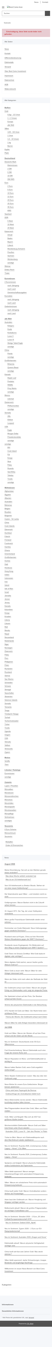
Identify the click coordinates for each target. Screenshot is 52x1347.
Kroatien (8, 616)
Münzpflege (9, 814)
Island (7, 585)
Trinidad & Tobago (12, 714)
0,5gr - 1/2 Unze (13, 115)
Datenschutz (10, 80)
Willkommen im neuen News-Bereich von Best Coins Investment (26, 1290)
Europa (10, 121)
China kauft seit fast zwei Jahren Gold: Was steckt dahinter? (25, 1273)
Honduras (9, 568)
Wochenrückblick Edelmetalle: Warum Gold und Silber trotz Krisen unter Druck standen (24, 1139)
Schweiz (8, 686)
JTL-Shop (30, 1344)
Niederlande (10, 641)
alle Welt (11, 125)
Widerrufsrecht (11, 89)
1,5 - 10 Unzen (13, 139)
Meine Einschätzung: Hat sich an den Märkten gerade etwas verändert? (23, 871)
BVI (8, 447)
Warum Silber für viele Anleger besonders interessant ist (22, 1034)
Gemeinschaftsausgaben (17, 292)
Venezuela (9, 749)
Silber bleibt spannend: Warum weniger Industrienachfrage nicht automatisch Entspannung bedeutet (26, 1191)
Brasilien (8, 512)
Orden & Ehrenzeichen (15, 845)
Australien (9, 322)
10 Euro (10, 193)
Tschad (7, 717)
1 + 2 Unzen (12, 118)
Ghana (7, 550)
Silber (7, 128)
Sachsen (10, 256)
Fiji (8, 454)
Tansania (8, 707)
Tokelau (10, 475)
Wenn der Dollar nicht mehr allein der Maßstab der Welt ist (25, 980)
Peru (6, 658)
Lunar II (10, 336)
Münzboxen (9, 793)
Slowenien (9, 696)
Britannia (11, 364)
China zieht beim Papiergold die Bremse (22, 1103)
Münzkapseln (10, 807)
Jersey (7, 602)
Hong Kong (9, 571)
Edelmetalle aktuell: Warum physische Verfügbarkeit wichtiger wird (26, 1264)
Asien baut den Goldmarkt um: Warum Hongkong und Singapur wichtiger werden (25, 1218)
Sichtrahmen (10, 817)
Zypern (7, 752)
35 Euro (10, 207)
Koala (9, 329)
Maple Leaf (11, 378)
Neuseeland (9, 637)
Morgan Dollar (13, 433)
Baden (10, 238)
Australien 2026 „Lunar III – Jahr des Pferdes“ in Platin (24, 1147)
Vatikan (8, 745)
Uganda (8, 731)
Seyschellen (9, 693)
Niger (7, 644)
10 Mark (10, 224)
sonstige (10, 263)
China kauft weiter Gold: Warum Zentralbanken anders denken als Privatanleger (24, 1210)
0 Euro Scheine (11, 829)
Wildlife (10, 385)
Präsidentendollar (14, 437)
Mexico (7, 395)
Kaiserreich (9, 231)
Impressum (9, 76)
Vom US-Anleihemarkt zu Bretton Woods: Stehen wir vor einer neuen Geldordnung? (26, 886)
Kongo (10, 458)
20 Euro (10, 200)
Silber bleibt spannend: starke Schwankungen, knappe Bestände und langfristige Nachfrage (23, 1281)
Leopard (10, 423)
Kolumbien (9, 609)
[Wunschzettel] (43, 7)
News (36, 2)
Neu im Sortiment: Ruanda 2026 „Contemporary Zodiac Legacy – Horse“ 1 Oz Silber (24, 1164)
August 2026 (10, 864)
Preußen (10, 252)
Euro (6, 183)
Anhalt (10, 235)
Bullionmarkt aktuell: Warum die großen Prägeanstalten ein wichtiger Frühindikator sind (24, 1227)
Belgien (8, 508)
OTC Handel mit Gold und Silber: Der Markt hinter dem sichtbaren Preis (25, 1017)
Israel (7, 592)
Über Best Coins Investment (16, 71)
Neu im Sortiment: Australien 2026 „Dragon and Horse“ (24, 1256)
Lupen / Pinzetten (12, 786)
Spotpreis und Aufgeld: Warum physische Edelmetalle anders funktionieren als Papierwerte (25, 1181)
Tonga (7, 710)
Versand (8, 67)
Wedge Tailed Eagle (15, 343)
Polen (7, 665)
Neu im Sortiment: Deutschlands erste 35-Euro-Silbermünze (24, 1055)
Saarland (8, 214)
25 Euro (10, 203)
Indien (7, 575)
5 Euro (10, 190)
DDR (6, 217)
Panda (10, 353)
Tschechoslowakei (12, 721)
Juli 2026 (8, 1040)
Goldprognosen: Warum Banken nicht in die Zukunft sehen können (26, 903)
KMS (9, 210)
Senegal (8, 689)
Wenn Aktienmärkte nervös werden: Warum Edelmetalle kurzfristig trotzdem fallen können (23, 1113)
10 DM (10, 176)
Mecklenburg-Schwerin (16, 249)
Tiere (7, 764)
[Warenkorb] (47, 7)
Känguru (11, 326)
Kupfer (7, 149)
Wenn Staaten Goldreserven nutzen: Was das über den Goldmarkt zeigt (25, 1089)
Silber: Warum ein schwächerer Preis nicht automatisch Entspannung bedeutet (22, 1201)
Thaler (7, 273)
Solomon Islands (11, 700)
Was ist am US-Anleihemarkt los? (19, 879)
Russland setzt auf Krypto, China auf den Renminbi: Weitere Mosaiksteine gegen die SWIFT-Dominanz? (26, 938)
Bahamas (8, 505)
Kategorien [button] (6, 1305)
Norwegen (9, 648)
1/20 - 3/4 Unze (13, 132)
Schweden (9, 682)
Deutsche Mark (11, 162)
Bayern (10, 242)
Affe (9, 416)
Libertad (10, 399)
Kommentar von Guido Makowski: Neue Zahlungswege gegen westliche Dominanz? (22, 929)
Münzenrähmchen (12, 796)
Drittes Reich (10, 270)
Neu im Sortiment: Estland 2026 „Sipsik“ (22, 1240)
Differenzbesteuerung (13, 58)
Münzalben (9, 789)
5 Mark (10, 221)
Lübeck (10, 245)
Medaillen (10, 842)
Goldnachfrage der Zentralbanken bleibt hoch (24, 1106)
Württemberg (12, 259)
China (7, 350)
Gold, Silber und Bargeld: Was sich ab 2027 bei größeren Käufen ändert (23, 1130)
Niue (9, 461)
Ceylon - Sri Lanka (12, 519)
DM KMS (10, 179)
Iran (6, 582)
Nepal (7, 634)
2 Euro (10, 186)
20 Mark (10, 228)
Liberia (7, 620)
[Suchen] (47, 13)
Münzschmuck (10, 833)
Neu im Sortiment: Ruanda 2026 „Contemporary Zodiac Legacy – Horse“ (24, 1173)
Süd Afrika (11, 472)
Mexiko (7, 630)
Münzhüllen (9, 803)
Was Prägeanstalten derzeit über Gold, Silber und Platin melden (25, 1122)
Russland (8, 672)
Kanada (8, 374)
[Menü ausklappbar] (3, 6)
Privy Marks (12, 388)
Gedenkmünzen (11, 306)
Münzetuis (9, 800)
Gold (6, 111)
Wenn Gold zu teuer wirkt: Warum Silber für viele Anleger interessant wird (25, 972)
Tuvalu (10, 479)
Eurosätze (9, 296)
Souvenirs (9, 836)
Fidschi (7, 536)
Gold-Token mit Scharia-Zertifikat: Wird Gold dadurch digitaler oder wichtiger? (22, 955)
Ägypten (8, 495)
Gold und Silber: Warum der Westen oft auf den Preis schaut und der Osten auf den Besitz (24, 1047)
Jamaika (8, 595)
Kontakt (45, 2)
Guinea (7, 561)
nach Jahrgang (13, 285)
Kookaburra (12, 333)
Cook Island (12, 451)
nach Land (11, 289)
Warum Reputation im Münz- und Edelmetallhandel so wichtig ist (26, 1072)
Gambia (8, 547)
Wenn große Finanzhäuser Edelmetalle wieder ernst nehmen (26, 920)
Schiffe (7, 761)
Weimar (8, 266)
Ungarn (8, 735)
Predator (11, 381)
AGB (6, 84)
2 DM (9, 169)
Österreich (9, 651)
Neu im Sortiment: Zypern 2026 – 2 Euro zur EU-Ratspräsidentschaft (24, 1247)
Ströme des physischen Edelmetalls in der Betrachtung (22, 1008)
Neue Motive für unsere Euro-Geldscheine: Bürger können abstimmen (25, 1098)
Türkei (7, 724)
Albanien (8, 498)
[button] (38, 7)
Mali (6, 627)
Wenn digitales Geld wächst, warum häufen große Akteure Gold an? (25, 963)
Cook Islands (10, 526)
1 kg (9, 142)
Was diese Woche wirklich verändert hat (22, 876)
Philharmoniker (13, 406)
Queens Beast (13, 367)
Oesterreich (9, 402)
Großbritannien (11, 360)
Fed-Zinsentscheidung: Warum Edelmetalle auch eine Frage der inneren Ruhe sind (24, 1064)
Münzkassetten (11, 810)
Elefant (10, 420)
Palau (9, 465)
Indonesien (9, 578)
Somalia (8, 413)
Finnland (8, 540)
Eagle (9, 430)
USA (6, 427)
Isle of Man (9, 589)
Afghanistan (9, 491)
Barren (10, 146)
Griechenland (10, 554)
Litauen (8, 623)
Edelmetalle (9, 62)
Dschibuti (8, 533)
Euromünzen (10, 773)
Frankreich (9, 543)
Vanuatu (8, 742)
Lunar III (10, 340)
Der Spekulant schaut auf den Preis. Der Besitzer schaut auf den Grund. (24, 1000)
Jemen (7, 599)
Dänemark (9, 529)
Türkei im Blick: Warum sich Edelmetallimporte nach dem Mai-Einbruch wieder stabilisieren (26, 1156)
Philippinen (9, 662)
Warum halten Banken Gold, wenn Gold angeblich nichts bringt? (25, 1081)
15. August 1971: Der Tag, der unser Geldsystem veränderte (24, 912)
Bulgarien (8, 515)
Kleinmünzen (12, 165)
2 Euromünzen (10, 282)
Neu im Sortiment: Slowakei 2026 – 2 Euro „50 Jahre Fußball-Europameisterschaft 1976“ (25, 1235)
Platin (7, 153)
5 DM (9, 172)
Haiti (6, 564)
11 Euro (10, 196)
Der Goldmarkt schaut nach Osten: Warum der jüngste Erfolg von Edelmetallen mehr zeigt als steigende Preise (23, 990)
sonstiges (8, 820)
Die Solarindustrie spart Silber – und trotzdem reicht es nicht (26, 895)
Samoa (7, 676)
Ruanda (10, 468)
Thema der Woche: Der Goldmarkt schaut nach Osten (24, 1025)
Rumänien (9, 669)
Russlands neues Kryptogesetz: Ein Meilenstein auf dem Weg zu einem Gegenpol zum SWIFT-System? (25, 946)
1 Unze (10, 135)
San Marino (9, 679)
